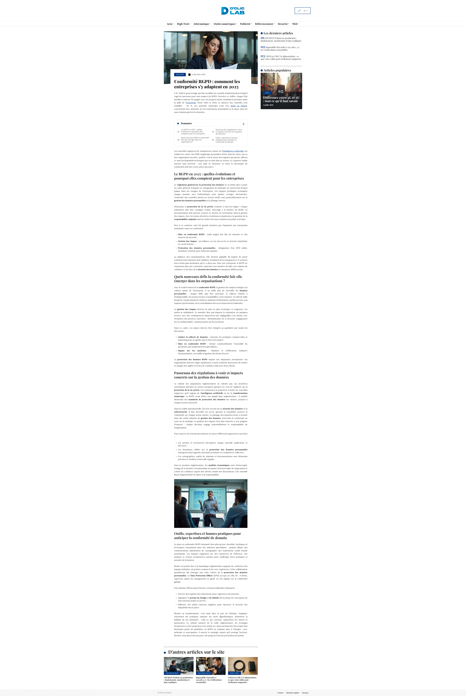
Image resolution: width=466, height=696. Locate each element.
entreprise (191, 102)
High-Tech (234, 673)
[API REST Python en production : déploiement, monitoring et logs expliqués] (179, 666)
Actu (267, 93)
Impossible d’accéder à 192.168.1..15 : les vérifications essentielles (209, 679)
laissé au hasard (239, 106)
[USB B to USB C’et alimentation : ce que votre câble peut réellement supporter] (243, 666)
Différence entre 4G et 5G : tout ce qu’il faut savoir (281, 99)
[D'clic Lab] (233, 10)
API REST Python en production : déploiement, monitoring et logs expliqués (178, 679)
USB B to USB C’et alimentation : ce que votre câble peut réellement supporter (242, 679)
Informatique (172, 673)
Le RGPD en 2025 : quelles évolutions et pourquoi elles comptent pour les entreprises (193, 131)
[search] (299, 11)
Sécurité (180, 74)
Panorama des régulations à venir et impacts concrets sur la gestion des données (229, 132)
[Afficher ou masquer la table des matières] (218, 123)
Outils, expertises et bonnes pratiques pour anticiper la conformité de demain (227, 140)
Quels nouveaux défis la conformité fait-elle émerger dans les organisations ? (195, 140)
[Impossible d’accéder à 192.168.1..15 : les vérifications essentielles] (211, 666)
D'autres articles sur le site (196, 652)
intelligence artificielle (233, 151)
